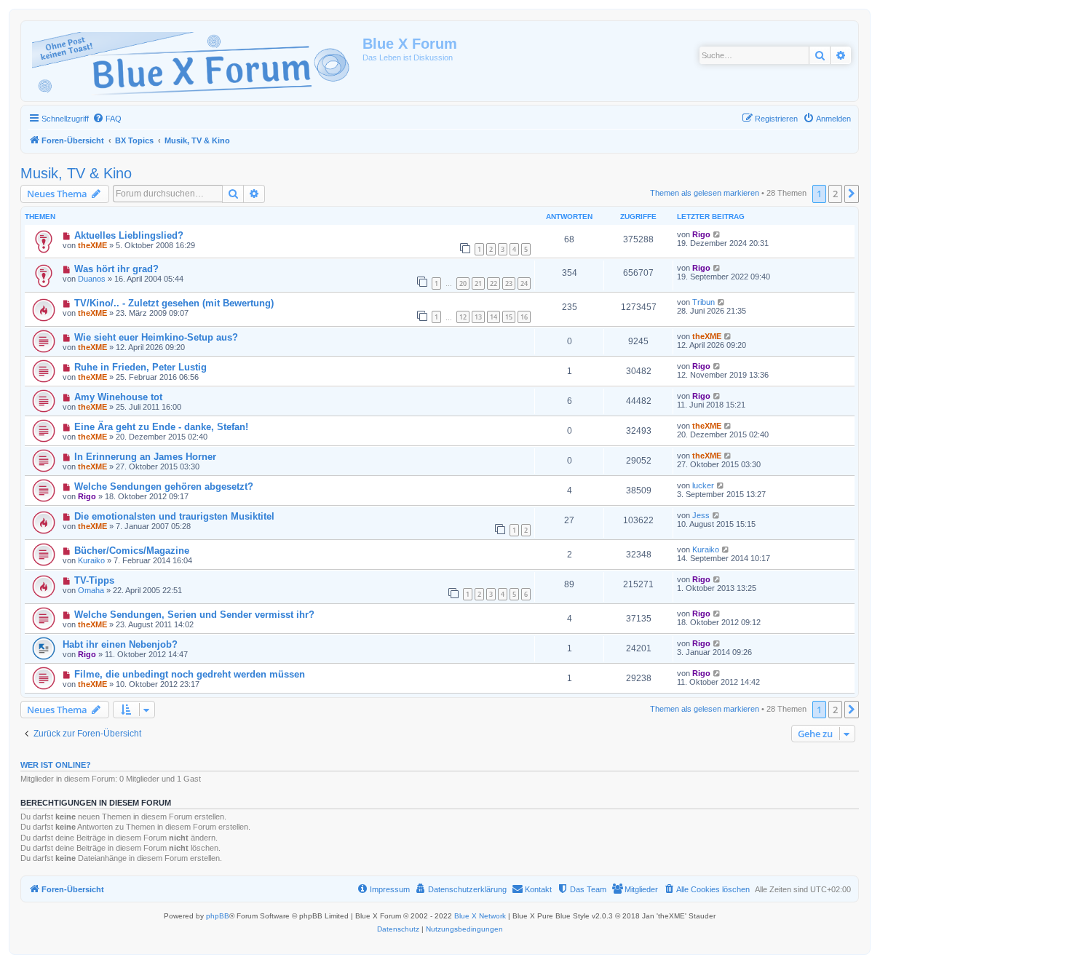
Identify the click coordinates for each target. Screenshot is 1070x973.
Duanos (92, 278)
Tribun (703, 302)
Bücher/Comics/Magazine (131, 550)
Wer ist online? (55, 764)
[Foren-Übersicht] (193, 61)
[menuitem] (107, 118)
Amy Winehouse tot (118, 397)
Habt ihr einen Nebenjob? (120, 644)
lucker (703, 485)
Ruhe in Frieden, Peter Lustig (140, 367)
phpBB (217, 916)
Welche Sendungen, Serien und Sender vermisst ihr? (194, 614)
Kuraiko (91, 560)
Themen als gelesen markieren (704, 192)
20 (463, 283)
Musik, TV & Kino (76, 173)
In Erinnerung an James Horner (145, 456)
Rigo (701, 234)
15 (508, 317)
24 (524, 283)
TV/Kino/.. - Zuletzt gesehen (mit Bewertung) (174, 303)
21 (478, 283)
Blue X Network (480, 916)
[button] (851, 193)
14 (493, 317)
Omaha (91, 590)
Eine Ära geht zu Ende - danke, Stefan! (161, 426)
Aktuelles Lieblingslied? (128, 235)
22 (493, 283)
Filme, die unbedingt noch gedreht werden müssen (189, 674)
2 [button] (835, 193)
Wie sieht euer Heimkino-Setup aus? (156, 337)
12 (463, 317)
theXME (92, 245)
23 (508, 283)
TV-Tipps (94, 580)
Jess (701, 515)
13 (478, 317)
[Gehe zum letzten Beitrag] (717, 234)
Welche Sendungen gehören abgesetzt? (163, 486)
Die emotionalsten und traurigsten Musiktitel (174, 516)
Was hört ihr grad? (116, 268)
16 (524, 317)
